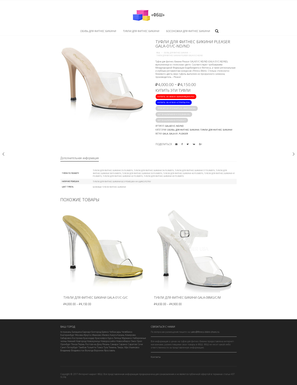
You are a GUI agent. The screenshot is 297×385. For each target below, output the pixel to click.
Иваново (96, 334)
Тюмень (113, 347)
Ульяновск (134, 347)
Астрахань (65, 331)
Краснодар (88, 338)
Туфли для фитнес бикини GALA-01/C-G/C (95, 297)
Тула (106, 347)
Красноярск (101, 338)
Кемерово (130, 334)
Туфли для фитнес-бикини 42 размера (123, 176)
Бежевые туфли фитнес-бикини (109, 186)
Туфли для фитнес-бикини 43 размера (164, 176)
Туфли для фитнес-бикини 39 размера (142, 173)
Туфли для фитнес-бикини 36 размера (154, 170)
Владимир (65, 350)
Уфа (126, 347)
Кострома (77, 338)
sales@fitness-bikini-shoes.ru (205, 331)
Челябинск (127, 331)
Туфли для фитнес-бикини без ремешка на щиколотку (122, 181)
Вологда (89, 350)
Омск (133, 341)
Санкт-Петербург (69, 347)
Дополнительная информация (79, 158)
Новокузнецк (93, 341)
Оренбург (65, 344)
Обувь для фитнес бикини (98, 31)
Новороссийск (108, 341)
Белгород (96, 331)
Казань (121, 334)
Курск (110, 338)
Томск (100, 347)
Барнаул (86, 331)
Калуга (113, 334)
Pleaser (183, 133)
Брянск (105, 331)
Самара (114, 344)
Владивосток (77, 350)
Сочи (140, 344)
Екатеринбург (67, 334)
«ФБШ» (157, 14)
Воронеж (98, 350)
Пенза (74, 344)
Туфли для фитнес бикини (141, 31)
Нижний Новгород (76, 341)
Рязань (106, 344)
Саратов (132, 344)
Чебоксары (115, 331)
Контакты (156, 356)
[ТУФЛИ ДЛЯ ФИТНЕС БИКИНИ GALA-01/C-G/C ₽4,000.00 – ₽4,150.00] (293, 154)
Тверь (120, 347)
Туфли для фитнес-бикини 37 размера (195, 170)
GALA (165, 133)
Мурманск (127, 338)
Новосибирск (123, 341)
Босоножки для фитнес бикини (188, 31)
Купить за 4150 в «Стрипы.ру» (174, 102)
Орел (139, 341)
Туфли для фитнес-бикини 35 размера (113, 170)
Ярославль (109, 350)
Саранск (123, 344)
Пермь (81, 344)
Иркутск (87, 334)
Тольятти (91, 347)
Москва (79, 334)
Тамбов (82, 347)
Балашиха (77, 331)
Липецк (117, 338)
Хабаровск (65, 338)
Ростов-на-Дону (93, 344)
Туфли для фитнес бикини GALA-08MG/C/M (187, 297)
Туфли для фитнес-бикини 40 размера (183, 173)
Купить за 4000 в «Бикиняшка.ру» (176, 96)
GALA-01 (173, 133)
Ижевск (105, 334)
